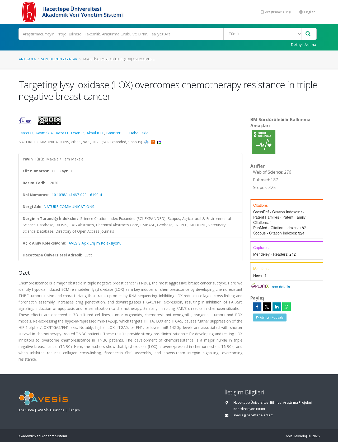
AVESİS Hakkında (51, 410)
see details (281, 286)
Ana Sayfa (27, 59)
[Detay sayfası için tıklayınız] (263, 141)
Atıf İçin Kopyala (271, 317)
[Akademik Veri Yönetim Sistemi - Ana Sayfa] (29, 12)
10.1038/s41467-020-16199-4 (77, 194)
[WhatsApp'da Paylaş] (286, 306)
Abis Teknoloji (297, 436)
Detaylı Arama (303, 44)
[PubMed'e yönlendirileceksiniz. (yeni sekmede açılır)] (146, 141)
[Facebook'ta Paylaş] (257, 306)
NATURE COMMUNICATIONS (69, 206)
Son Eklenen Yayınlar (59, 59)
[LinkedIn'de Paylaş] (277, 306)
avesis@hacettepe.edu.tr (253, 415)
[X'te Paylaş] (267, 306)
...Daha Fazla (137, 132)
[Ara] (308, 34)
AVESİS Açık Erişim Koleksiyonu (95, 243)
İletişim (74, 410)
